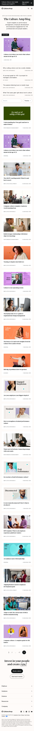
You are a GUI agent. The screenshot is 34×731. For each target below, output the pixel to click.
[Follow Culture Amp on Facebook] (25, 702)
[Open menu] (31, 8)
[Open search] (28, 8)
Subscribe (16, 705)
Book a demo (17, 671)
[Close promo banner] (31, 3)
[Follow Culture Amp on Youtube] (30, 702)
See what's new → (25, 3)
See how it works (17, 676)
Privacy (22, 705)
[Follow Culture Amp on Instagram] (27, 702)
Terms (19, 705)
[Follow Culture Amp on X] (22, 702)
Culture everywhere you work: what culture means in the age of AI (17, 55)
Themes (26, 100)
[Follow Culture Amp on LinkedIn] (20, 702)
